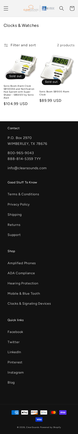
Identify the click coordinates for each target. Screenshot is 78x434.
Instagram (16, 372)
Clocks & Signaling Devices (29, 303)
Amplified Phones (22, 263)
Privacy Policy (19, 204)
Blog (11, 382)
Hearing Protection (23, 283)
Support (14, 235)
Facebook (15, 332)
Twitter (14, 342)
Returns (14, 225)
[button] (6, 8)
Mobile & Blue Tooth (24, 293)
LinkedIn (14, 352)
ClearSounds (32, 427)
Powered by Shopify (50, 427)
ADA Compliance (21, 273)
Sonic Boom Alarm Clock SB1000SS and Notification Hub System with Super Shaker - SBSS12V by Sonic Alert (19, 92)
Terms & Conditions (23, 194)
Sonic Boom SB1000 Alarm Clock (54, 93)
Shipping (15, 214)
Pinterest (15, 362)
